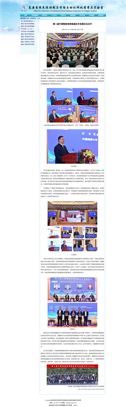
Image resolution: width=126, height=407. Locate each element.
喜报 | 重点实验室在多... (28, 34)
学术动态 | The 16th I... (27, 29)
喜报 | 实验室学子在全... (28, 36)
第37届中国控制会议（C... (29, 21)
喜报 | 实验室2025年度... (28, 42)
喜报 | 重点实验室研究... (28, 39)
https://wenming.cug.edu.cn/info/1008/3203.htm (91, 389)
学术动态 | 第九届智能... (28, 31)
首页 (27, 18)
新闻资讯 (33, 18)
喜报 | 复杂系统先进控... (28, 44)
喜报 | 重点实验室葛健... (28, 26)
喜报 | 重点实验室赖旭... (28, 23)
